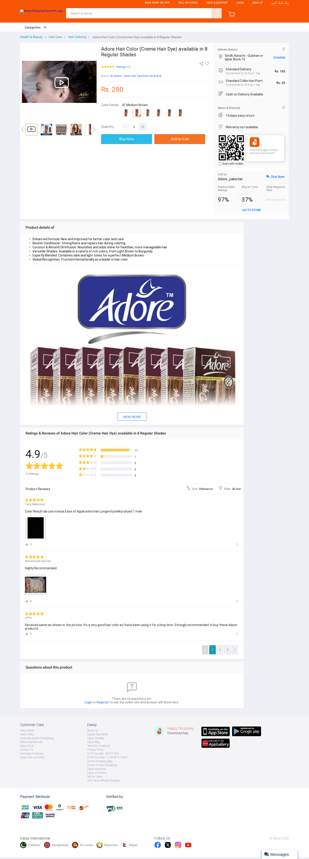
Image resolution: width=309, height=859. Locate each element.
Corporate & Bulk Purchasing (37, 738)
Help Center (27, 730)
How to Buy (27, 734)
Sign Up (257, 2)
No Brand (116, 76)
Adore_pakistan (230, 179)
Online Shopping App (99, 761)
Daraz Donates (95, 738)
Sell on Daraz (95, 776)
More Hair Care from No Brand (142, 76)
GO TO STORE (251, 210)
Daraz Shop (27, 745)
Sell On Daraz (188, 2)
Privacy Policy (95, 749)
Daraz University (97, 772)
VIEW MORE (132, 417)
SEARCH (217, 13)
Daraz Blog (93, 742)
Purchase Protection (32, 753)
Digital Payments (97, 734)
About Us (92, 730)
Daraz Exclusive (96, 769)
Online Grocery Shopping (102, 765)
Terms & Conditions (98, 745)
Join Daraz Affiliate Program (103, 780)
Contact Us (26, 749)
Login (240, 2)
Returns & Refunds (31, 742)
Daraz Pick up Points (32, 757)
